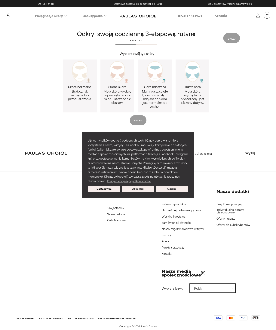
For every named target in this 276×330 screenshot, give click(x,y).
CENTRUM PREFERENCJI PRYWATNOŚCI (117, 318)
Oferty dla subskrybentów (233, 224)
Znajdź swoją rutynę (229, 204)
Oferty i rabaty (225, 218)
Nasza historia (116, 214)
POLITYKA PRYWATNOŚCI (51, 318)
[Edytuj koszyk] (267, 15)
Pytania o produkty (174, 204)
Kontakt (221, 15)
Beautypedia (93, 16)
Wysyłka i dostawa (174, 216)
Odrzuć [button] (171, 188)
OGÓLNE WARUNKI (25, 318)
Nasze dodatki (232, 191)
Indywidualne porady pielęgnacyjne (230, 211)
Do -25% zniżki (46, 3)
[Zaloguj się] (257, 15)
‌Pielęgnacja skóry (49, 16)
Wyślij (250, 153)
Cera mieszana (154, 96)
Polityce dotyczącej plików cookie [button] (129, 181)
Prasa (165, 241)
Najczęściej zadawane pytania (181, 210)
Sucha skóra (117, 94)
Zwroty (166, 235)
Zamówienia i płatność (176, 222)
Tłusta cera (192, 94)
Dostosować (104, 189)
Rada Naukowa (117, 220)
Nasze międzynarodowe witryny (183, 229)
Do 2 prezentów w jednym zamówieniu (230, 3)
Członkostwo (191, 15)
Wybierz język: (172, 288)
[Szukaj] (8, 15)
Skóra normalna (80, 92)
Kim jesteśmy (115, 207)
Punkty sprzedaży (173, 247)
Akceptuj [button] (138, 188)
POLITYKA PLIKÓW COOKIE (81, 318)
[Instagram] (203, 273)
